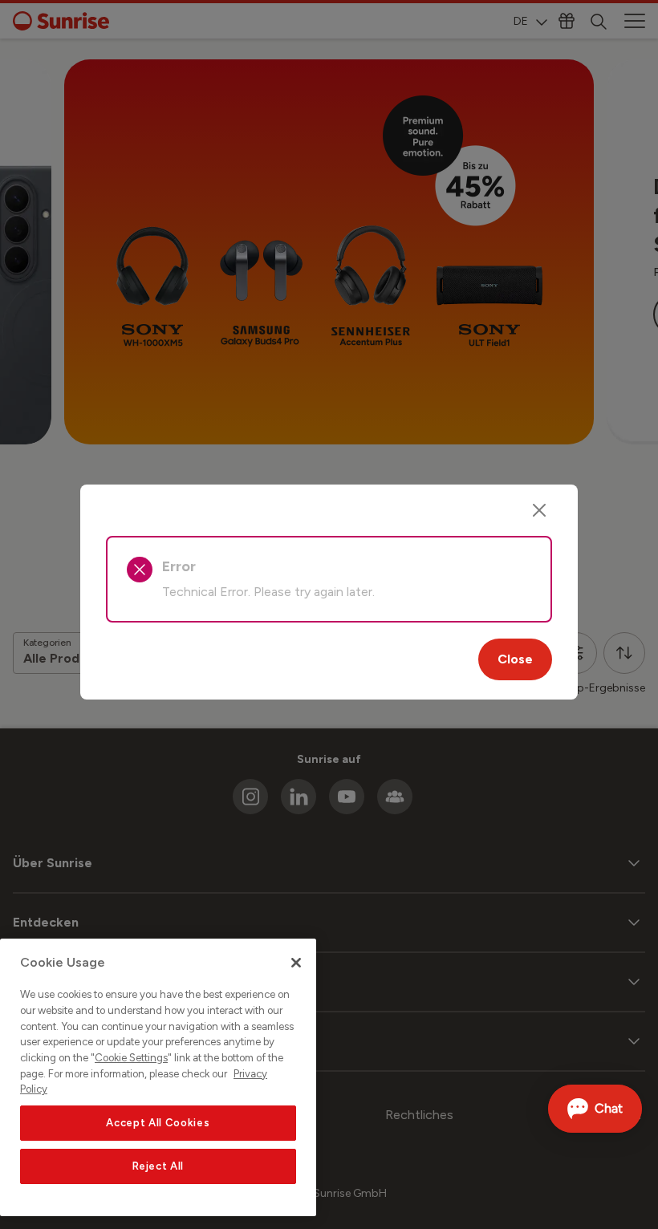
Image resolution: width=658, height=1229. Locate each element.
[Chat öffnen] (595, 1109)
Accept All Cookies (157, 1123)
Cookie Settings (131, 1058)
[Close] (539, 510)
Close (515, 659)
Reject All (158, 1166)
